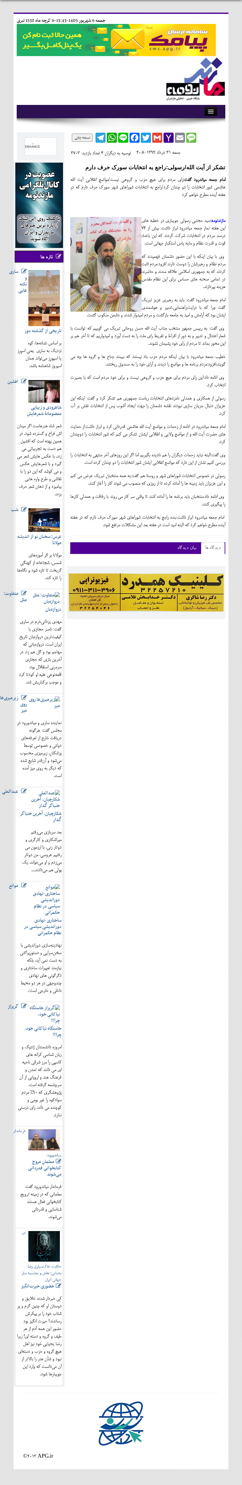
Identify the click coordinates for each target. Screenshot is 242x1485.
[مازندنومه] (194, 78)
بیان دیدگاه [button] (186, 548)
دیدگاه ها (213, 548)
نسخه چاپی (82, 138)
